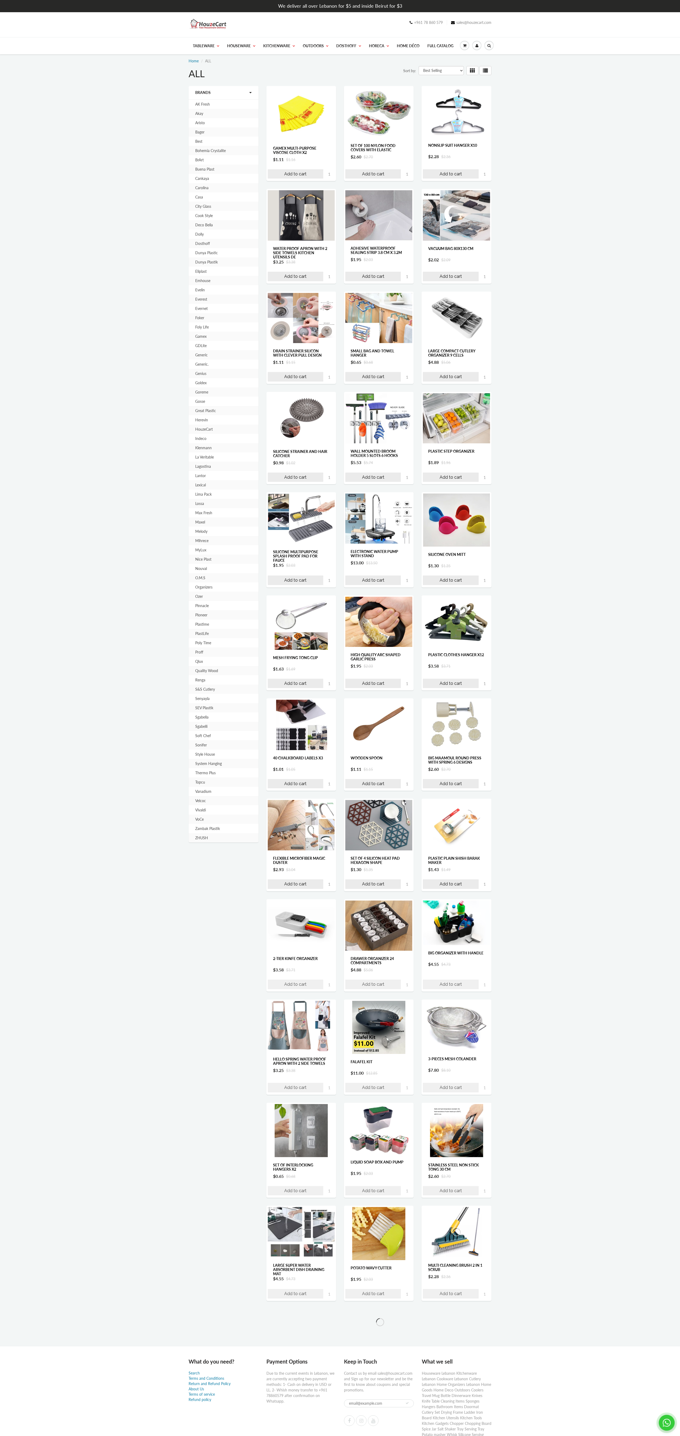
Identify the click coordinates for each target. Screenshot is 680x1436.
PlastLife (202, 633)
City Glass (203, 206)
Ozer (199, 596)
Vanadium (203, 791)
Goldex (201, 382)
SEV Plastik (204, 708)
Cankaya (202, 178)
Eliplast (201, 271)
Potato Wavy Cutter (371, 1268)
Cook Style (204, 215)
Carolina (202, 187)
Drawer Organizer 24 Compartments (372, 960)
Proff (199, 652)
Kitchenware (276, 46)
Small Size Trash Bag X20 (452, 1368)
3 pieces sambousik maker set (377, 1373)
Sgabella (202, 717)
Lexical (200, 485)
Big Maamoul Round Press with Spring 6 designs (454, 760)
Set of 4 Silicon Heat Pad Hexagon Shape (375, 860)
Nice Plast (203, 559)
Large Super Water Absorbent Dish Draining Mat (298, 1269)
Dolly (199, 234)
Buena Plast (204, 169)
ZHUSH (201, 838)
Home (194, 61)
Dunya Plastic (206, 252)
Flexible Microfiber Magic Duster (299, 860)
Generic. (202, 364)
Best (198, 141)
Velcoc (200, 800)
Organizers (203, 587)
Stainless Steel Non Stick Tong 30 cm (453, 1167)
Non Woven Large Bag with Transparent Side (301, 1370)
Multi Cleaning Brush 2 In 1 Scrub (455, 1267)
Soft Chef (203, 735)
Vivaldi (200, 810)
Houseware (239, 46)
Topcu (200, 782)
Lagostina (203, 466)
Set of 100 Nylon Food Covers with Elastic (373, 147)
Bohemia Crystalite (210, 150)
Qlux (199, 661)
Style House (205, 754)
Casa (199, 197)
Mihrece (202, 540)
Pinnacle (202, 605)
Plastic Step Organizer (451, 451)
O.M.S (200, 578)
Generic (201, 355)
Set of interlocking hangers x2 (293, 1167)
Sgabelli (201, 726)
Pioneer (201, 615)
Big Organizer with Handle (455, 953)
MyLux (200, 550)
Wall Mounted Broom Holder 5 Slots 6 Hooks (374, 453)
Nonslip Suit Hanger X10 (452, 145)
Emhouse (202, 280)
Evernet (201, 308)
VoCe (199, 819)
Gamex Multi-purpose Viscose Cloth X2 (294, 150)
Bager (200, 132)
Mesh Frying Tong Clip (295, 657)
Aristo (200, 122)
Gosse (200, 401)
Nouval (201, 568)
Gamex (201, 336)
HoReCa (376, 46)
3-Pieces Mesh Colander (452, 1059)
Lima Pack (203, 494)
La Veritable (204, 457)
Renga (200, 680)
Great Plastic (205, 410)
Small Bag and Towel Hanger (372, 353)
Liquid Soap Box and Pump (377, 1162)
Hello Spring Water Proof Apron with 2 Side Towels (299, 1061)
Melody (201, 531)
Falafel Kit (361, 1061)
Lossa (199, 503)
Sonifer (201, 745)
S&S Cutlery (205, 689)
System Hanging (208, 763)
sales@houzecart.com (473, 22)
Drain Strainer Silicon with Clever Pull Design (297, 353)
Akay (199, 113)
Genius (200, 373)
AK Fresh (202, 104)
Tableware (204, 46)
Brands (203, 92)
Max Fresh (203, 513)
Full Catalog (440, 46)
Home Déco (408, 46)
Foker (199, 317)
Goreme (201, 392)
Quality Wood (206, 670)
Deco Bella (204, 225)
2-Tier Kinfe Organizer (295, 958)
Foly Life (202, 327)
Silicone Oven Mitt (447, 554)
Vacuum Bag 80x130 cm (450, 248)
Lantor (200, 475)
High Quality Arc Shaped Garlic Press (376, 656)
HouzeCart (204, 429)
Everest (201, 299)
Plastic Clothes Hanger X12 (456, 654)
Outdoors (313, 46)
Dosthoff (346, 46)
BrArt (199, 160)
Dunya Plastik (206, 262)
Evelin (200, 290)
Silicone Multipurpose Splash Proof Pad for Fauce (295, 556)
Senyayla (202, 698)
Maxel (200, 522)
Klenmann (203, 447)
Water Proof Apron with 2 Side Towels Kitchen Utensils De (300, 252)
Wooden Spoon (366, 758)
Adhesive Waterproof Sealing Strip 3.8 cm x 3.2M (376, 250)
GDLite (201, 345)
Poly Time (203, 643)
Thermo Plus (205, 773)
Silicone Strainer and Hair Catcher (300, 453)
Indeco (200, 438)
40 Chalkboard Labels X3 (298, 758)
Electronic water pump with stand (374, 553)
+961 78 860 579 (428, 22)
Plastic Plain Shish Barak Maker (454, 860)
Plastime (202, 624)
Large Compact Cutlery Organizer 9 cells (451, 353)
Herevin (201, 420)
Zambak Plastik (207, 828)
